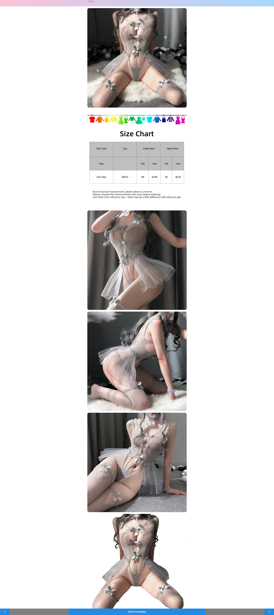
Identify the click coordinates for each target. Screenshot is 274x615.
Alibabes (90, 1)
